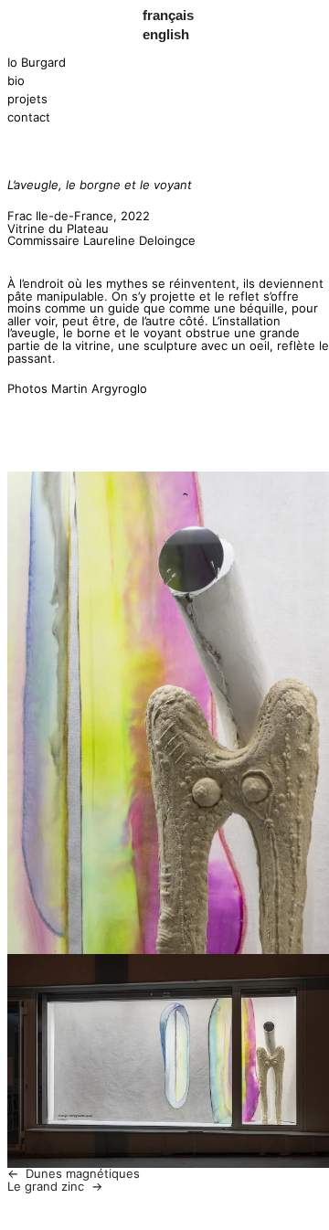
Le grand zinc (45, 1186)
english (166, 34)
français (168, 15)
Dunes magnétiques (83, 1173)
